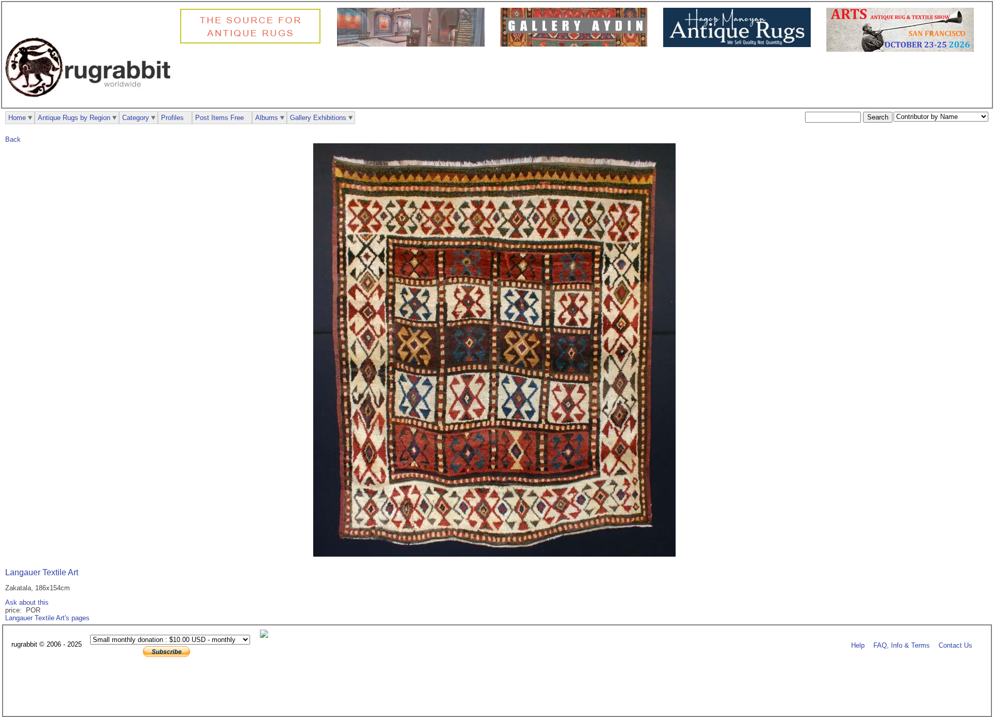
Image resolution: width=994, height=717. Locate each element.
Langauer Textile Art (41, 572)
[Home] (90, 103)
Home (17, 118)
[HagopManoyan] (739, 45)
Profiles (172, 118)
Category (135, 118)
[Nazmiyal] (253, 42)
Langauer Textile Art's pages (47, 618)
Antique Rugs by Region (74, 118)
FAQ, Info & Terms (901, 645)
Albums (266, 118)
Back (13, 139)
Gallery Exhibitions (318, 118)
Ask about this (27, 602)
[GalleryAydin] (413, 44)
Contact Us (955, 645)
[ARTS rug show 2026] (902, 49)
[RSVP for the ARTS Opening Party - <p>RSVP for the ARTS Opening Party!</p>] (266, 635)
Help (858, 645)
